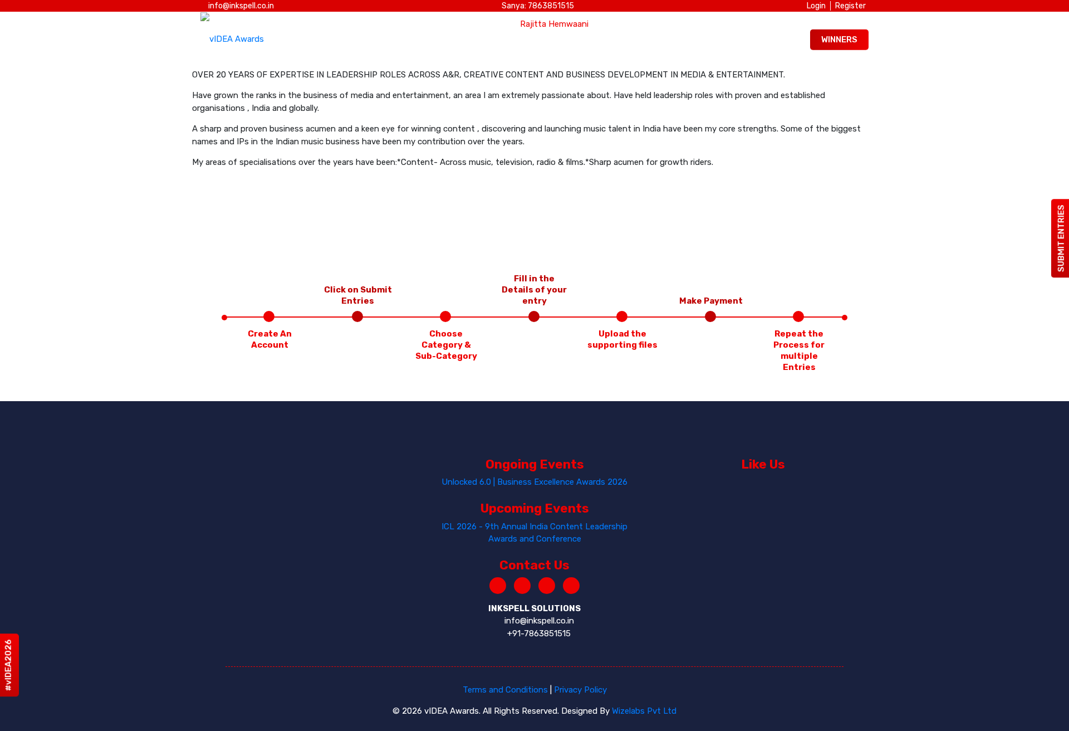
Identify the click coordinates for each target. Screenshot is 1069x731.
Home (345, 40)
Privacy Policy (580, 690)
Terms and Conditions (505, 690)
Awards (397, 40)
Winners (839, 40)
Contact (671, 40)
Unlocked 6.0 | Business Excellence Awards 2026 (534, 482)
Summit (453, 40)
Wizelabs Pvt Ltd (644, 711)
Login (816, 6)
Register (850, 6)
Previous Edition (750, 40)
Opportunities (523, 40)
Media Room (604, 40)
